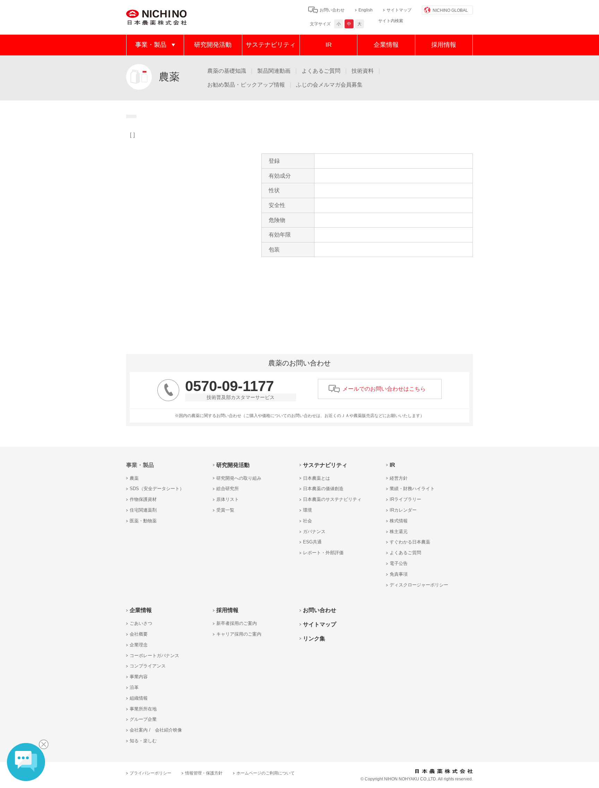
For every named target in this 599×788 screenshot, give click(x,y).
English (365, 10)
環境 (307, 510)
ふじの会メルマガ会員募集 (329, 85)
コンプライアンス (148, 666)
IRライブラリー (405, 499)
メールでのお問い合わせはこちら (384, 389)
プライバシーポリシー (150, 773)
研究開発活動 (213, 44)
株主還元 (399, 531)
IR (328, 44)
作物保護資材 (143, 499)
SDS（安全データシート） (157, 488)
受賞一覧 (225, 510)
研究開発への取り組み (238, 478)
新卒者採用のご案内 (236, 623)
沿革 (134, 687)
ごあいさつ (141, 623)
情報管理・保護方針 (204, 773)
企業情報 (386, 44)
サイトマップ (399, 10)
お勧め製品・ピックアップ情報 (246, 85)
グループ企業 (143, 719)
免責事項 (399, 574)
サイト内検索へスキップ (272, 9)
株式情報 (399, 520)
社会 (307, 520)
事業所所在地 (143, 708)
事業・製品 (150, 44)
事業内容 (139, 676)
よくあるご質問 (321, 71)
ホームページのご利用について (265, 773)
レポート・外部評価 (323, 552)
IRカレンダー (403, 510)
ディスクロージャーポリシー (419, 584)
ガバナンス (314, 531)
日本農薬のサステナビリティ (332, 499)
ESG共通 (312, 541)
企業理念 (139, 644)
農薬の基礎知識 (226, 71)
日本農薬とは (316, 478)
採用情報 (443, 44)
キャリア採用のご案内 (238, 634)
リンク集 (314, 638)
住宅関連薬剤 (143, 510)
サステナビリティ (271, 44)
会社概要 (139, 634)
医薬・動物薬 (143, 520)
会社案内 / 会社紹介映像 (156, 730)
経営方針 (399, 478)
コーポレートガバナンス (154, 655)
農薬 (134, 478)
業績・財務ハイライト (412, 488)
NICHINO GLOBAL (450, 10)
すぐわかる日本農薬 (410, 541)
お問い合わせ (332, 10)
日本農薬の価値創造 (323, 488)
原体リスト (227, 499)
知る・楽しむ (143, 740)
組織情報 (139, 698)
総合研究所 (227, 488)
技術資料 (362, 71)
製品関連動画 (273, 71)
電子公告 (399, 563)
